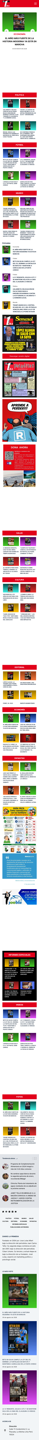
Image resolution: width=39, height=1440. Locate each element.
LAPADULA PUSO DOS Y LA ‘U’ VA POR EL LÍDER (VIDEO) (10, 183)
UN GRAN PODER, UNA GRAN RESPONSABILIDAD (28, 683)
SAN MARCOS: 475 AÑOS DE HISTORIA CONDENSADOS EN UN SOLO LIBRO (11, 597)
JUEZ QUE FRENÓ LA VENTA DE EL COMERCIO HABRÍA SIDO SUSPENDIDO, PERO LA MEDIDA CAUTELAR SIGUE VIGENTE (10, 777)
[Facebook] (6, 1211)
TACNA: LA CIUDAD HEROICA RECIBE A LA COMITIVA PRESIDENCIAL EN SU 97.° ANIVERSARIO (28, 112)
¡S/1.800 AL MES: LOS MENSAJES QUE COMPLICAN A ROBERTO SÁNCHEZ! (27, 971)
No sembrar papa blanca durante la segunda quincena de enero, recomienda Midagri (23, 1176)
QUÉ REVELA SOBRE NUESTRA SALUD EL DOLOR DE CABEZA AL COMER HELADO (27, 570)
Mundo (15, 302)
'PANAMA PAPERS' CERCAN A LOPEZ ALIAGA (26, 993)
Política (15, 286)
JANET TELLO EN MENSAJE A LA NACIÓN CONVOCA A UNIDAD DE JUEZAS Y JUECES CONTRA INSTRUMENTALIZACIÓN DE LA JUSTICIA (23, 1198)
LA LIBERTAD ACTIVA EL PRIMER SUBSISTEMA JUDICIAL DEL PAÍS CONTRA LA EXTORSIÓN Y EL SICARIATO (28, 748)
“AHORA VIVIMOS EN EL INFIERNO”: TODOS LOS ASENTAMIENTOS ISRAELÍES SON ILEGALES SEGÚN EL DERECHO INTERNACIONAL (28, 235)
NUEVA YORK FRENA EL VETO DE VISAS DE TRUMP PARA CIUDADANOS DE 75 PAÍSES (10, 234)
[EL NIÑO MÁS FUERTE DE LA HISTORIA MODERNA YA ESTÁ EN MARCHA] (19, 22)
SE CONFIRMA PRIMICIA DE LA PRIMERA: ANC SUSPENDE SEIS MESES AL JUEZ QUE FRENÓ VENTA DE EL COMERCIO (27, 135)
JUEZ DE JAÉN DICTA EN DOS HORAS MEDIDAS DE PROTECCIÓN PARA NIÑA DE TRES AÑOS (28, 727)
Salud (31, 1218)
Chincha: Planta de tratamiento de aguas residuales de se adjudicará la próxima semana (24, 1186)
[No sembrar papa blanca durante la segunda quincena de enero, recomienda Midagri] (5, 1176)
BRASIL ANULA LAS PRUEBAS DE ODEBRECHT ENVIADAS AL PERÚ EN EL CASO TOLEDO (11, 134)
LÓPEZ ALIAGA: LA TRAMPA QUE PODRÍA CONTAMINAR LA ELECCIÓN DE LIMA (10, 684)
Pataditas (33, 1221)
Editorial (14, 1221)
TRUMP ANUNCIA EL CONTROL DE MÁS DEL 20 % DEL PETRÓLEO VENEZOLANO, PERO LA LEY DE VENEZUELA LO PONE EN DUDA (11, 212)
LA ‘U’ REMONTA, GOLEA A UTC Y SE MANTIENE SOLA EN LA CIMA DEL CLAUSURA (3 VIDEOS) (24, 279)
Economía (19, 34)
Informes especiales (19, 1224)
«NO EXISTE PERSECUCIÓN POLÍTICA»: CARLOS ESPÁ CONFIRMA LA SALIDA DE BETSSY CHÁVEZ (10, 800)
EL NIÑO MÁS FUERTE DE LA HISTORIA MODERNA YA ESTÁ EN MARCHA (20, 41)
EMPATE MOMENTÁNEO (27, 703)
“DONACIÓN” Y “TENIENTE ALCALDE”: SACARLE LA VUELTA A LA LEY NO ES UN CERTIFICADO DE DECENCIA (11, 973)
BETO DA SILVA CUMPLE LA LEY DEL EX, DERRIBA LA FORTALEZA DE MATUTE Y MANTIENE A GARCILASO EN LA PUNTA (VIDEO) (10, 163)
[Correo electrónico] (15, 1211)
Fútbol (15, 258)
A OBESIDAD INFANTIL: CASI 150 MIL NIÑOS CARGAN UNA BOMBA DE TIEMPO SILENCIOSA (11, 550)
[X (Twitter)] (12, 1211)
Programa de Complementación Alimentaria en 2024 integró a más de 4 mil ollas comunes (23, 1166)
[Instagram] (9, 1211)
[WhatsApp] (3, 1211)
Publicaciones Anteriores (19, 1227)
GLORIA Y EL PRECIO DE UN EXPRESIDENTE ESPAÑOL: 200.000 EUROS (11, 993)
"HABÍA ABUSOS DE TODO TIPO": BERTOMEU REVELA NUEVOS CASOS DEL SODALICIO (10, 616)
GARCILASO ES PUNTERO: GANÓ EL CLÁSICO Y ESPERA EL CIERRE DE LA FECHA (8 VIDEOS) (28, 184)
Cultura (5, 1221)
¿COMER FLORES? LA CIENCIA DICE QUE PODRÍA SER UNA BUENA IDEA (27, 597)
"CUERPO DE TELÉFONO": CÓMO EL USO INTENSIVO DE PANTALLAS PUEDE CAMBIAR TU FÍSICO (28, 550)
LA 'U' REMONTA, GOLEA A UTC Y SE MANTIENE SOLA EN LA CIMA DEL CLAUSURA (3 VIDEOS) (27, 162)
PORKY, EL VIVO (8, 703)
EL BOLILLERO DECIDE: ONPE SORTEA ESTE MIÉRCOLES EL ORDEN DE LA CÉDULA (28, 775)
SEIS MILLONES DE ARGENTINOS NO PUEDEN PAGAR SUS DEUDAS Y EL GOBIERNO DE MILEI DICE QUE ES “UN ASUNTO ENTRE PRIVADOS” (28, 212)
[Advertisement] (19, 70)
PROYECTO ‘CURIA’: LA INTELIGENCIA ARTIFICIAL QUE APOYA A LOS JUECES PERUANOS (11, 747)
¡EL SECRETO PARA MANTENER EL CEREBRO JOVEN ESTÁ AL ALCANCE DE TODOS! (11, 570)
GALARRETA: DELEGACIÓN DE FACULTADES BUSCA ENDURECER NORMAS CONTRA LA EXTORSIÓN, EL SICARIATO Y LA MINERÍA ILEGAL (11, 114)
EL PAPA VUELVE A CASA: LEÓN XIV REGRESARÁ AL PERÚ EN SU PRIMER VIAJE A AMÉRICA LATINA (28, 799)
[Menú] (35, 3)
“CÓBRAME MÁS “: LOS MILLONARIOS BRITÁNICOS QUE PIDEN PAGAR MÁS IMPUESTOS (27, 616)
